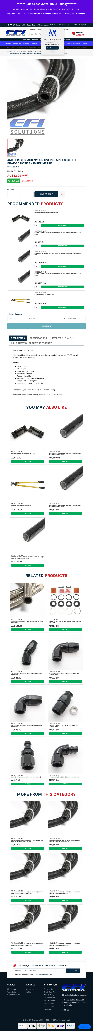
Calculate (46, 326)
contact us (64, 25)
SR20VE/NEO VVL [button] (76, 43)
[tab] (18, 338)
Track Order (11, 992)
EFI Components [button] (26, 43)
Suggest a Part (26, 39)
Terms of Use (48, 989)
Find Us (28, 992)
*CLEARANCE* (85, 43)
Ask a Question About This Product (31, 343)
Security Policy (49, 998)
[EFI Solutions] (16, 32)
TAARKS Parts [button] (35, 43)
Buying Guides (35, 39)
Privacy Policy (47, 974)
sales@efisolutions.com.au (76, 995)
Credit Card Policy (50, 992)
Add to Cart (46, 194)
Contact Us (30, 989)
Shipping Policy (49, 1000)
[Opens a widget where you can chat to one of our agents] (84, 1027)
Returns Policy (49, 1003)
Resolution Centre (13, 995)
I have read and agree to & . (33, 974)
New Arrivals (8, 43)
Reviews (56, 338)
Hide (52, 51)
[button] (62, 194)
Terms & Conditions (36, 974)
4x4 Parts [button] (69, 43)
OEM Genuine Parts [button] (17, 43)
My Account (11, 989)
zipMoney (47, 1009)
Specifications (38, 338)
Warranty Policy (49, 1006)
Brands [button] (68, 39)
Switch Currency (52, 48)
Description (18, 338)
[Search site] (67, 33)
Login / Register (79, 25)
